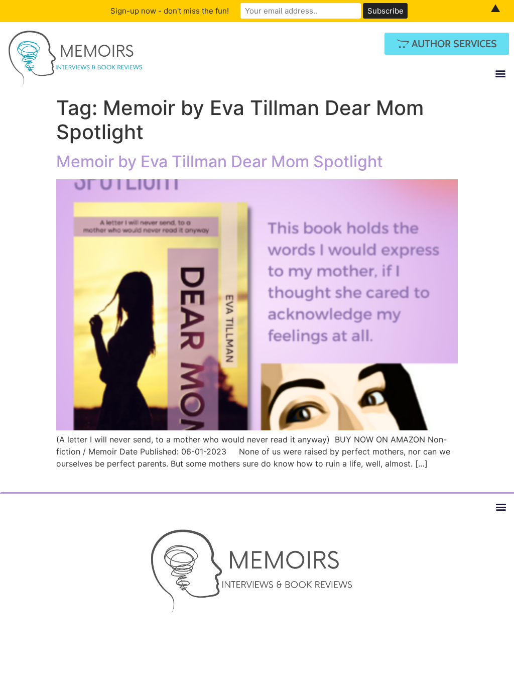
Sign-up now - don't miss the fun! (169, 11)
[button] (500, 73)
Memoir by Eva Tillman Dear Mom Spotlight (219, 161)
